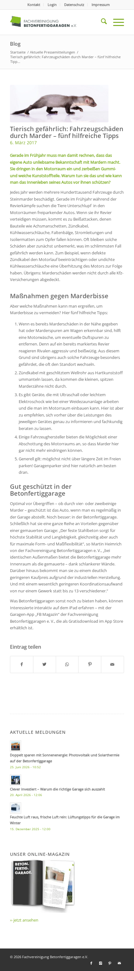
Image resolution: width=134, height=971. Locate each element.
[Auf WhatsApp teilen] (67, 664)
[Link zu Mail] (119, 963)
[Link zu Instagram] (100, 963)
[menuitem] (34, 4)
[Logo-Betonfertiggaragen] (55, 22)
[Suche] (101, 22)
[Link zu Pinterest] (110, 963)
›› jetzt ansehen (24, 920)
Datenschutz (74, 4)
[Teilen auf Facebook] (21, 664)
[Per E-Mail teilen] (112, 664)
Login (52, 4)
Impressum (101, 4)
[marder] (59, 103)
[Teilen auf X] (44, 664)
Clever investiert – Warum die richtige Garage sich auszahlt (57, 789)
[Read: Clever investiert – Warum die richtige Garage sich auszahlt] (15, 780)
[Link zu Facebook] (91, 963)
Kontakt (33, 4)
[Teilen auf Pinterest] (90, 664)
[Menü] (115, 22)
